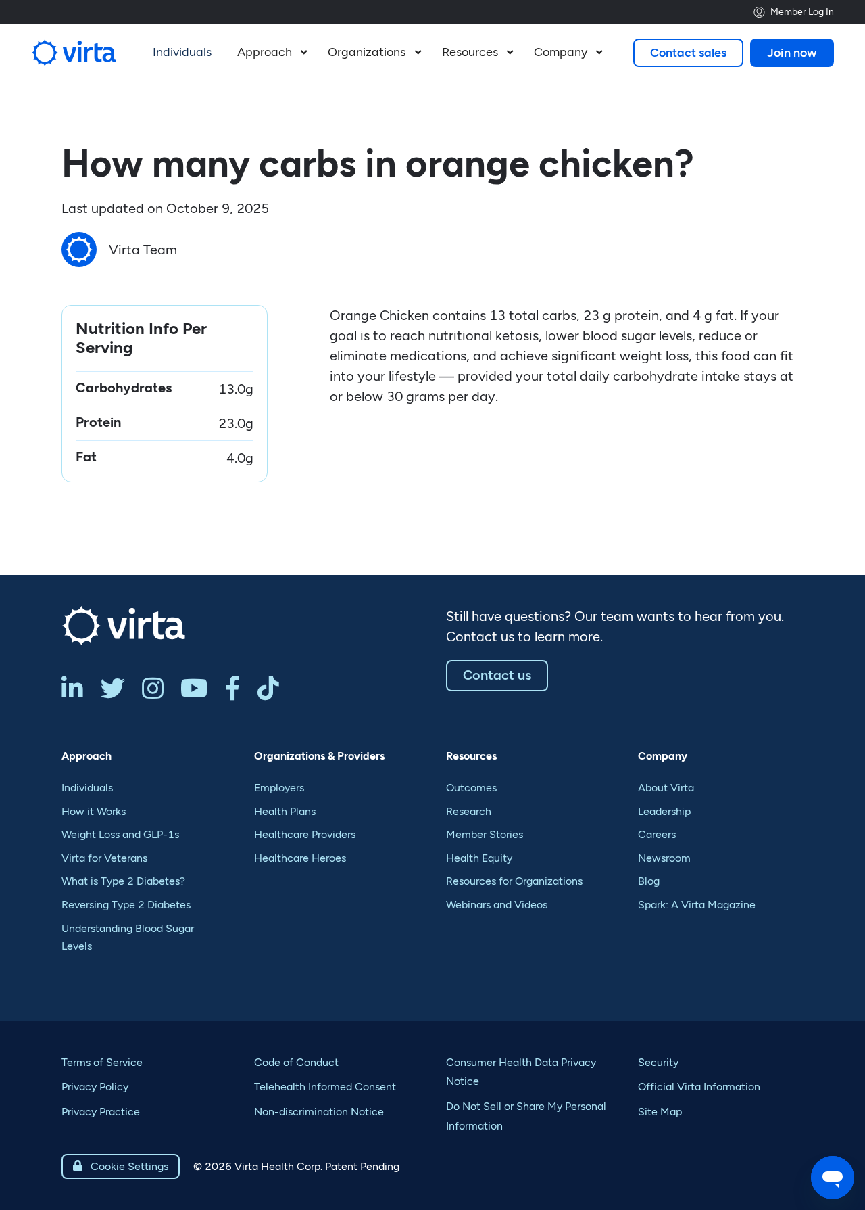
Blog (649, 881)
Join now (792, 52)
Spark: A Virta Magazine (697, 904)
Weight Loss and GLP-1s (120, 834)
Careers (657, 834)
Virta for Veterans (104, 858)
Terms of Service (102, 1062)
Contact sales (688, 52)
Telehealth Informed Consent (325, 1086)
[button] (270, 52)
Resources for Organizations (514, 881)
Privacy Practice (100, 1111)
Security (658, 1062)
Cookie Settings (120, 1166)
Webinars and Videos (496, 904)
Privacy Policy (94, 1086)
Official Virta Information (699, 1086)
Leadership (664, 811)
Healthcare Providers (304, 834)
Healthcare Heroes (300, 858)
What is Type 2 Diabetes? (123, 881)
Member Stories (484, 834)
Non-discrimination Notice (319, 1111)
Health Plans (285, 811)
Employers (279, 787)
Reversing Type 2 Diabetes (126, 904)
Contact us (497, 675)
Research (468, 811)
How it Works (93, 811)
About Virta (666, 787)
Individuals (87, 787)
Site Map (660, 1111)
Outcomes (471, 787)
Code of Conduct (296, 1062)
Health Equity (479, 858)
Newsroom (664, 858)
